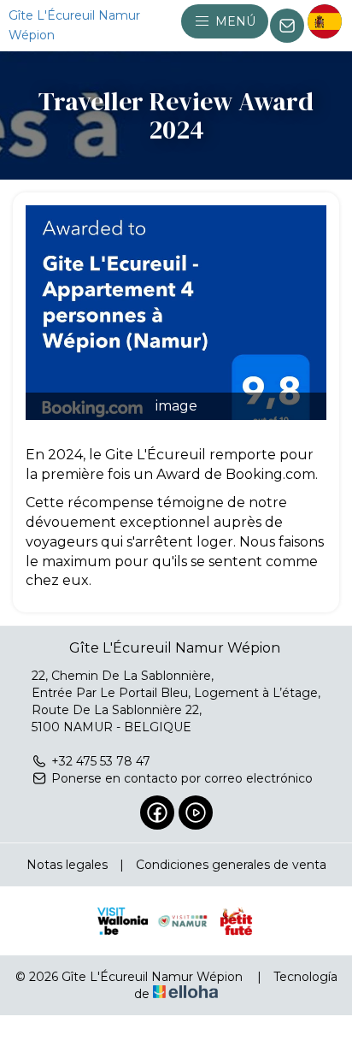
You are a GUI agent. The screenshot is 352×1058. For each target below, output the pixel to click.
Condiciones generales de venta (231, 864)
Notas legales (67, 864)
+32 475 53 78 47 (100, 761)
